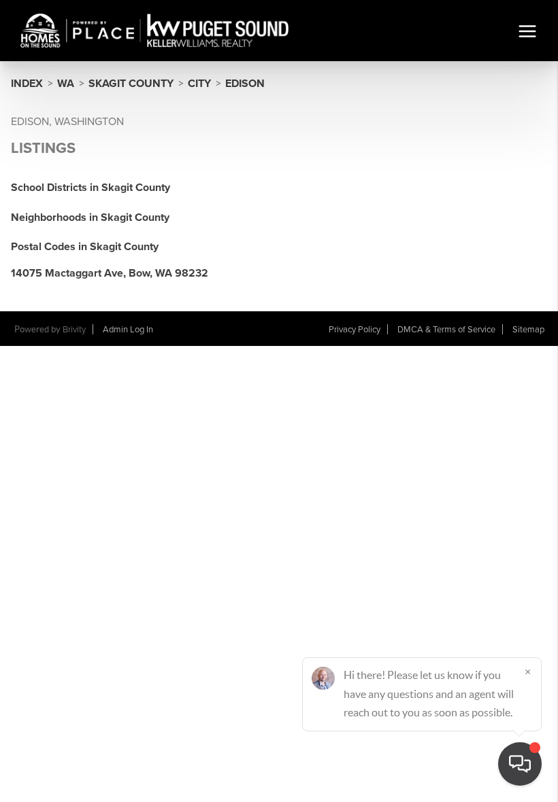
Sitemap (528, 329)
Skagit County (131, 83)
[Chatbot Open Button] (520, 764)
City (199, 83)
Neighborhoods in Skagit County (90, 217)
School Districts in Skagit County (90, 187)
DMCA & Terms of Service (446, 329)
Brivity (74, 329)
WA (65, 83)
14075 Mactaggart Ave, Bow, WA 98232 (109, 273)
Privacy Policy (354, 329)
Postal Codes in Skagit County (85, 247)
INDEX (27, 83)
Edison (245, 83)
